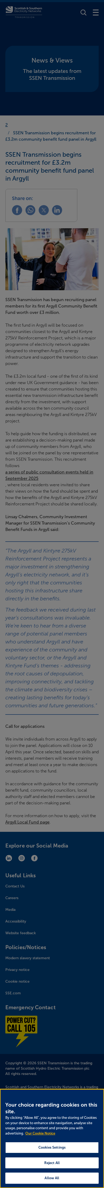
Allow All (52, 1178)
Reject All (52, 1163)
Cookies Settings (52, 1147)
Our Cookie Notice (40, 1133)
